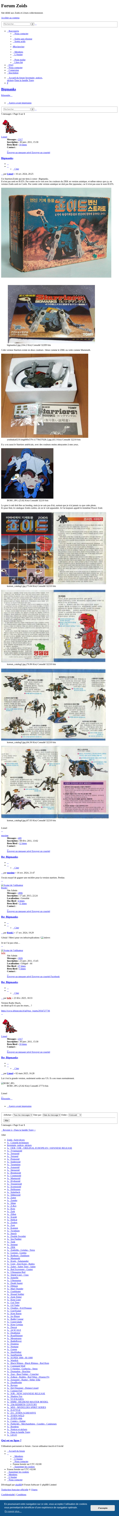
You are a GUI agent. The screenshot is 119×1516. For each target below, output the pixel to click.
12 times (23, 843)
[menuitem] (20, 33)
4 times (21, 901)
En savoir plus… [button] (13, 1511)
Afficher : (8, 1115)
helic (3, 953)
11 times (23, 903)
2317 (20, 139)
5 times (22, 968)
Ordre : (64, 1115)
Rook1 (4, 888)
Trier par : (38, 1115)
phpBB (18, 1484)
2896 (20, 893)
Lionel (4, 137)
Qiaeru (34, 1489)
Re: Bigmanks (9, 856)
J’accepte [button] (103, 1508)
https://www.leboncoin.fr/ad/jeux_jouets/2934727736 (25, 1011)
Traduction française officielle (14, 1489)
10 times (23, 144)
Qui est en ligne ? (11, 1440)
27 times (22, 966)
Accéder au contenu (10, 18)
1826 (20, 958)
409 (19, 838)
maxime (4, 835)
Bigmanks (8, 89)
